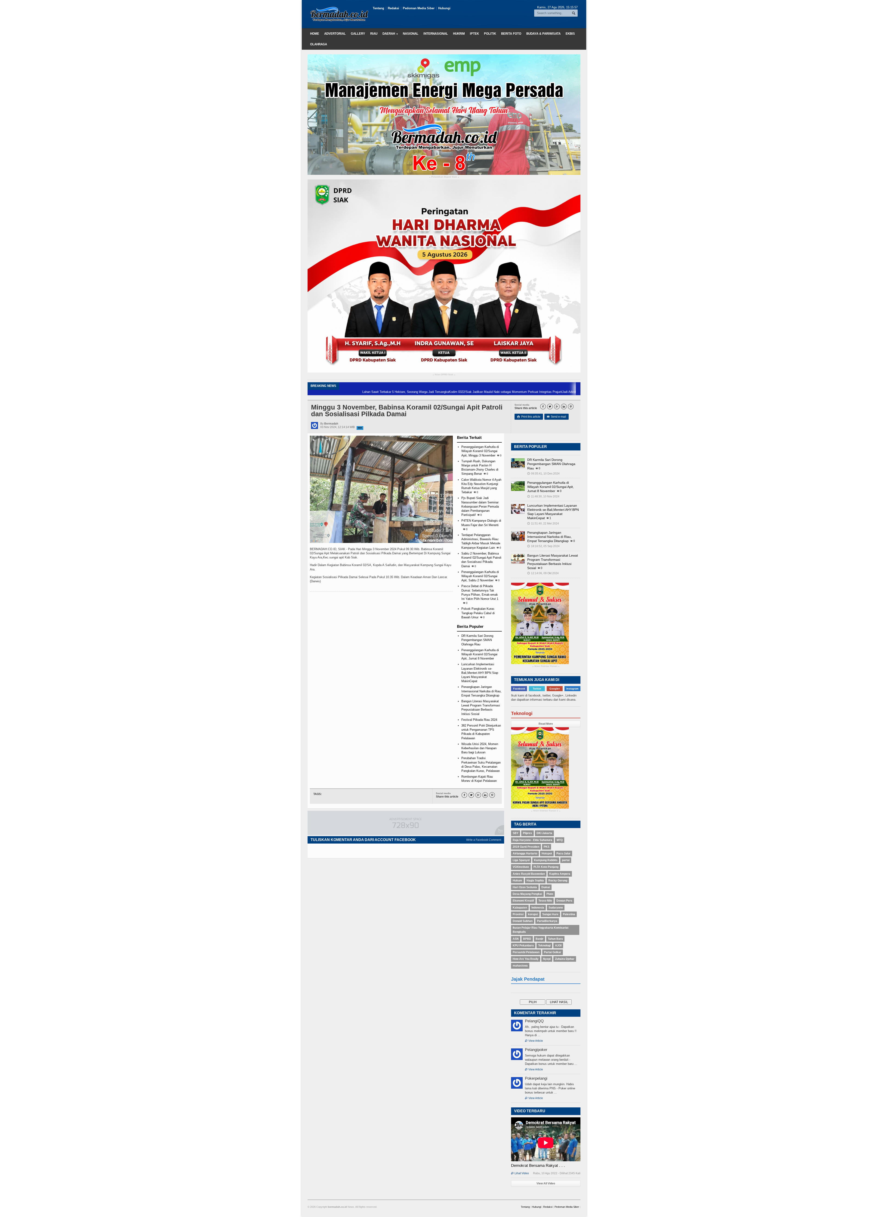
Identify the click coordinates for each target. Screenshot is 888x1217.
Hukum (517, 880)
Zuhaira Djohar (564, 959)
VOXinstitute (521, 867)
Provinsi (518, 914)
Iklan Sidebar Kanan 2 (545, 810)
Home (314, 33)
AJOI (558, 945)
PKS (546, 846)
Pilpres (527, 833)
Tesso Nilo (545, 900)
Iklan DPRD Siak (444, 374)
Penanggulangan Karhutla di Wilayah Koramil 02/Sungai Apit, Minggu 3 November (480, 451)
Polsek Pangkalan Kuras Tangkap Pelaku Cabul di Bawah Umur (478, 613)
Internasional (435, 33)
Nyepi (547, 959)
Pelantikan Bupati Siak (444, 177)
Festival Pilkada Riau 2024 (479, 719)
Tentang (378, 8)
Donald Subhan (523, 921)
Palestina (569, 914)
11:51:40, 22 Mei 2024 (543, 523)
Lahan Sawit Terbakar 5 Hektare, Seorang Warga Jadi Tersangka (342, 392)
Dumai (545, 887)
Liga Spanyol (521, 860)
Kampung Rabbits (546, 860)
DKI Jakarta (544, 833)
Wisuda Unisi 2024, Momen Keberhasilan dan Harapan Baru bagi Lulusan (479, 748)
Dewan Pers (564, 900)
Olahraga (318, 44)
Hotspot (547, 853)
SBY (515, 833)
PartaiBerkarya (547, 921)
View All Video (545, 1183)
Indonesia (537, 907)
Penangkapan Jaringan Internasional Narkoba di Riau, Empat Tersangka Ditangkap (481, 691)
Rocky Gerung (557, 880)
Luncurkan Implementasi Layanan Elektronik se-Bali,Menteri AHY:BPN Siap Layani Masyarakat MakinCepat (479, 672)
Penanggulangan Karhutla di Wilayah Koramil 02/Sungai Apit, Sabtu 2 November (480, 576)
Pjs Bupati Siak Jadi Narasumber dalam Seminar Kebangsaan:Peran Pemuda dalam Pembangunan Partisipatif (480, 506)
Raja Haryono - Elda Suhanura (532, 840)
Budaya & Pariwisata (543, 33)
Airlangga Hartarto (525, 853)
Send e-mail (556, 416)
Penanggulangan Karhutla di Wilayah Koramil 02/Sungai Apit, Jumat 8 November (480, 654)
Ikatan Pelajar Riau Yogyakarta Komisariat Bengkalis (540, 930)
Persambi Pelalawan (526, 952)
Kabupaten (520, 907)
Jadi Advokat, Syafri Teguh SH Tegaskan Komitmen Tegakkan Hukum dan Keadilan (555, 392)
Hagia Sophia (535, 880)
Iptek (474, 33)
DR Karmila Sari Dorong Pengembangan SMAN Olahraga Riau (477, 640)
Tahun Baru (555, 938)
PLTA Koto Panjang (545, 867)
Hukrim (459, 33)
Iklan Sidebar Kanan (545, 666)
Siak (360, 428)
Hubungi (444, 8)
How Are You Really (526, 959)
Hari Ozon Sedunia (525, 887)
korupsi (533, 914)
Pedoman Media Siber (419, 8)
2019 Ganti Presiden (526, 846)
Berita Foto (511, 33)
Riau (373, 33)
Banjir (539, 938)
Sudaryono (556, 907)
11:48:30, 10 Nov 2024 (543, 496)
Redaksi (393, 8)
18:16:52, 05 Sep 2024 (543, 546)
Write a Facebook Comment (483, 839)
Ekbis (570, 33)
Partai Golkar (552, 952)
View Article (534, 1040)
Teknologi (544, 945)
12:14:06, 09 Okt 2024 (543, 573)
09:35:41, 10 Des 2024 (543, 473)
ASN (516, 938)
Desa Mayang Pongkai (527, 894)
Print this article (528, 416)
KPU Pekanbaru (523, 945)
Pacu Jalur (563, 853)
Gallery (358, 33)
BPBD (527, 938)
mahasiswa (520, 965)
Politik (490, 33)
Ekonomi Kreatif (523, 900)
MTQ (560, 840)
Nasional (410, 33)
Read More (546, 723)
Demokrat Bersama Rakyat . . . (538, 1165)
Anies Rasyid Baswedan (529, 873)
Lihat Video (520, 1173)
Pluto (549, 894)
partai (566, 860)
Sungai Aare (550, 914)
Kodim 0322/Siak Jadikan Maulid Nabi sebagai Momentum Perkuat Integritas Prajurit (442, 392)
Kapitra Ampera (559, 873)
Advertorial (335, 33)
